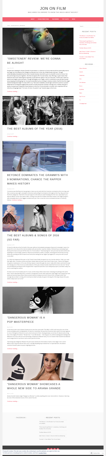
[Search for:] (89, 26)
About (33, 19)
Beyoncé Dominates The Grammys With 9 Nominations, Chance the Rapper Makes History (37, 179)
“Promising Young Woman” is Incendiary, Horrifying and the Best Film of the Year (87, 42)
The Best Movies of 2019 (85, 48)
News (80, 93)
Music (73, 19)
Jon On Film (53, 8)
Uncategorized (82, 103)
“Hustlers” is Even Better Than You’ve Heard (49, 439)
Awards (81, 72)
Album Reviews (83, 68)
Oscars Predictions (43, 19)
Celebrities (81, 75)
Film (80, 79)
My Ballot (81, 89)
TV (80, 100)
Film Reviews (55, 19)
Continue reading (12, 91)
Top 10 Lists (65, 19)
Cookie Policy (42, 453)
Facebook (21, 417)
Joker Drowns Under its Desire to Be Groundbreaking (52, 435)
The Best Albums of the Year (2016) (35, 128)
